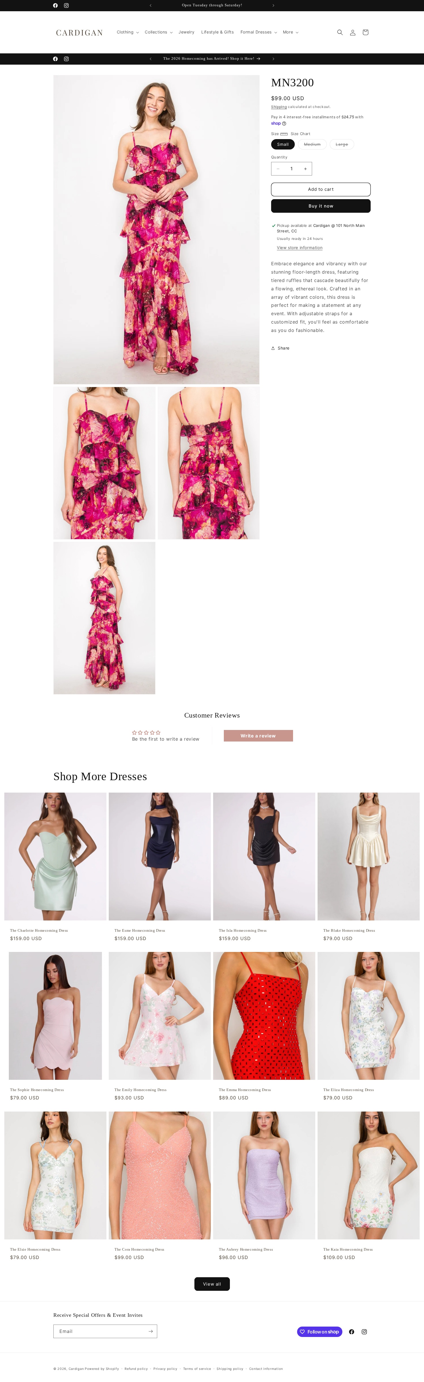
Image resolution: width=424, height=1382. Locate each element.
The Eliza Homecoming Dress (348, 1090)
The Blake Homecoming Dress (349, 930)
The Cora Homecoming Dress (139, 1249)
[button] (127, 32)
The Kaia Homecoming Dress (348, 1249)
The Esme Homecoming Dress (140, 930)
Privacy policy (165, 1368)
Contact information (266, 1368)
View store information (299, 247)
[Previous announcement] (150, 5)
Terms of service (197, 1368)
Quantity (279, 157)
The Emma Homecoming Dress (245, 1090)
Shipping (279, 106)
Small (283, 144)
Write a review (258, 736)
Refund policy (136, 1368)
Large (345, 146)
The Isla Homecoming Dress (243, 930)
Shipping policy (230, 1368)
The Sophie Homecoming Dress (37, 1090)
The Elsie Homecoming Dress (35, 1249)
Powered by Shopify (102, 1369)
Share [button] (284, 348)
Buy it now (321, 206)
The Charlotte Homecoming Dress (39, 930)
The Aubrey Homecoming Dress (246, 1249)
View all (212, 1284)
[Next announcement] (273, 5)
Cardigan (76, 1369)
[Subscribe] (150, 1331)
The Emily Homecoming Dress (141, 1090)
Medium (315, 146)
